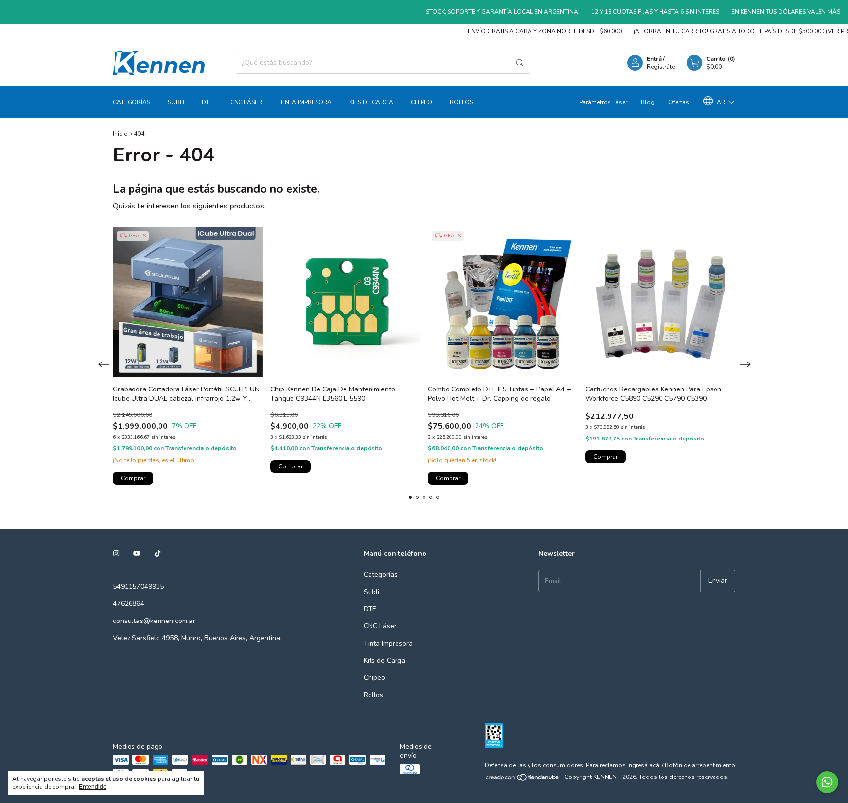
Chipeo (421, 102)
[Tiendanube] (523, 779)
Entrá (654, 59)
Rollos (461, 102)
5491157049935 (138, 586)
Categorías (131, 102)
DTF (207, 102)
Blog (648, 102)
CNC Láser (246, 102)
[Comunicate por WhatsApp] (827, 782)
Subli (176, 102)
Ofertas (678, 102)
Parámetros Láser (603, 102)
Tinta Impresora (306, 102)
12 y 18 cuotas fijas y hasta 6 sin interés (639, 12)
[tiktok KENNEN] (157, 553)
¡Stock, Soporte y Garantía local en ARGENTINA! (485, 12)
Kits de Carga (371, 102)
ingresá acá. (644, 765)
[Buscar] (520, 62)
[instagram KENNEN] (116, 553)
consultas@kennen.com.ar (154, 620)
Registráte (661, 67)
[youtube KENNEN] (136, 553)
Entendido (92, 786)
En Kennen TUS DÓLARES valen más (769, 12)
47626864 (128, 603)
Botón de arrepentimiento (700, 765)
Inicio (120, 134)
